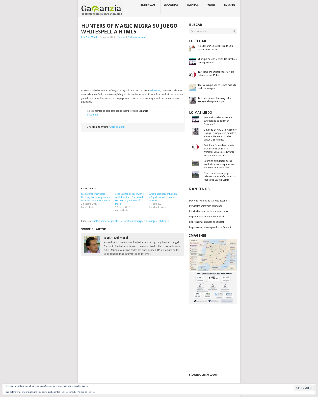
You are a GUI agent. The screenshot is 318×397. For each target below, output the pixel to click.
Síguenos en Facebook (203, 374)
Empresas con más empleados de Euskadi (210, 227)
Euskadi (229, 4)
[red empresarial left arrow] (213, 303)
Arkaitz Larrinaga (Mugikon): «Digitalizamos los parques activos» (163, 197)
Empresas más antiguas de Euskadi (206, 216)
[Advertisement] (132, 64)
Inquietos (171, 4)
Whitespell (155, 90)
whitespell (164, 221)
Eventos (193, 4)
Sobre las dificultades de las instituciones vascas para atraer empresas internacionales (219, 164)
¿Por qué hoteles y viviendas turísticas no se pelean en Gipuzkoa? (218, 120)
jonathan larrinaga (133, 221)
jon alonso (116, 221)
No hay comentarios (137, 37)
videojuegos (150, 221)
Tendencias (147, 4)
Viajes (211, 4)
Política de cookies (86, 392)
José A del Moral (89, 37)
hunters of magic (100, 221)
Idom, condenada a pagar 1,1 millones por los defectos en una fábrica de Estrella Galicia (220, 176)
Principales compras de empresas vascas (209, 211)
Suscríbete (92, 114)
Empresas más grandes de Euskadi (206, 222)
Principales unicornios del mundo (205, 206)
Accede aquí (117, 126)
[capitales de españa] (213, 270)
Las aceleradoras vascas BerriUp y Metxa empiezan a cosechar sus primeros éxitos (95, 197)
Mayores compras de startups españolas (209, 200)
